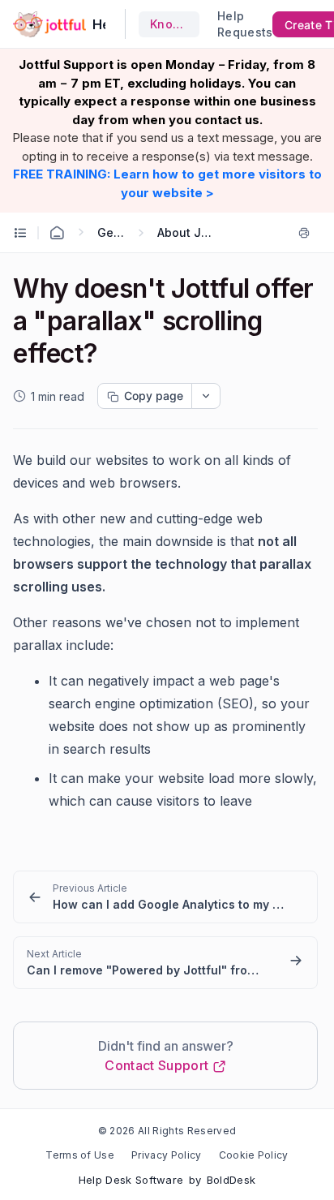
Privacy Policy (166, 1155)
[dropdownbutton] (206, 396)
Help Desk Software (131, 1179)
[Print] (307, 232)
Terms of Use (79, 1155)
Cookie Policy (254, 1155)
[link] (165, 897)
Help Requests (235, 24)
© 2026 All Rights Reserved (167, 1131)
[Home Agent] (57, 233)
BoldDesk (231, 1179)
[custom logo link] (49, 24)
